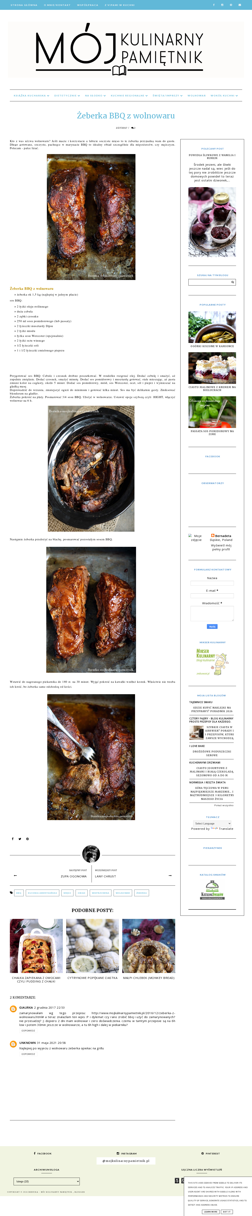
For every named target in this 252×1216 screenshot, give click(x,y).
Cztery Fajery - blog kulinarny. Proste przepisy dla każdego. (211, 720)
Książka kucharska (30, 95)
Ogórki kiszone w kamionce (212, 346)
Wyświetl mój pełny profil (221, 547)
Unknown (27, 1043)
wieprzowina (100, 893)
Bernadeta (223, 536)
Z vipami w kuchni (120, 5)
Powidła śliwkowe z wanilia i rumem (212, 157)
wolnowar (123, 893)
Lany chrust (105, 876)
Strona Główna (24, 5)
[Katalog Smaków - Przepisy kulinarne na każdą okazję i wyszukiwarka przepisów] (212, 898)
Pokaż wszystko (224, 805)
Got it (227, 1212)
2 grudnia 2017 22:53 (49, 1007)
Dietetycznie (66, 95)
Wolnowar (197, 95)
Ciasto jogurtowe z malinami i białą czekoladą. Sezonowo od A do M (212, 772)
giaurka (26, 1007)
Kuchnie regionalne (128, 95)
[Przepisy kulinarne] (212, 675)
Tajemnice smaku (201, 702)
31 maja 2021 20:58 (51, 1043)
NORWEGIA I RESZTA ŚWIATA (207, 782)
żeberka (141, 893)
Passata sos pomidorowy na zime (212, 433)
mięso (67, 893)
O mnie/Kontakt (57, 5)
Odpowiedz (28, 1030)
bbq (18, 893)
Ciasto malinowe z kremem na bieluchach (212, 389)
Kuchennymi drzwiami (204, 762)
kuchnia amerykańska (42, 893)
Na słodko (94, 95)
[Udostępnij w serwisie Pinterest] (27, 840)
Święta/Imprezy (166, 95)
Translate (226, 829)
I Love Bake (197, 746)
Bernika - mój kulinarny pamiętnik (51, 1192)
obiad (81, 893)
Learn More (210, 1212)
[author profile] (92, 853)
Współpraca (87, 5)
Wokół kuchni (223, 95)
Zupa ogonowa (74, 876)
